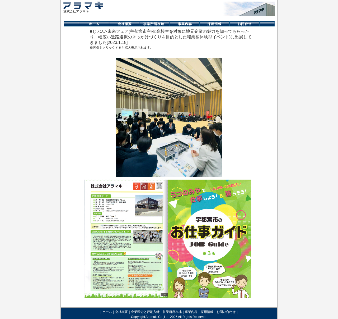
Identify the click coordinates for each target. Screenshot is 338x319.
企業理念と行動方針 (145, 312)
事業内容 (191, 312)
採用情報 (207, 312)
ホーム (107, 312)
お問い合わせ (226, 312)
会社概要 (121, 312)
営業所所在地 (172, 312)
